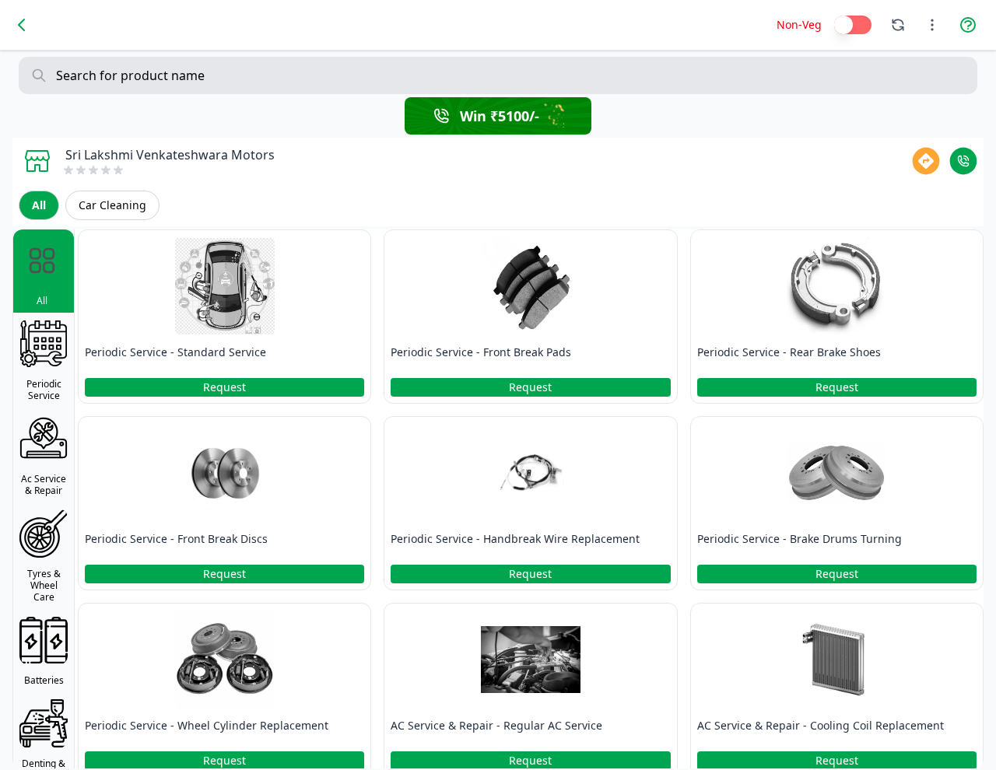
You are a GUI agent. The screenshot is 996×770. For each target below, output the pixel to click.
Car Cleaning (112, 205)
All (39, 205)
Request (224, 387)
